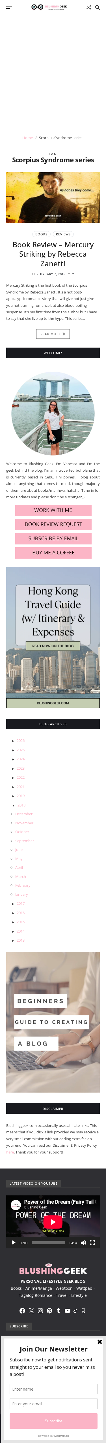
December (24, 813)
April (19, 867)
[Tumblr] (58, 1310)
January (21, 894)
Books (41, 234)
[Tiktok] (75, 1310)
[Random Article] (88, 7)
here (10, 1152)
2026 (21, 740)
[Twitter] (31, 1310)
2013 (21, 940)
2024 (21, 758)
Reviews (63, 234)
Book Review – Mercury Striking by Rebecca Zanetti (53, 254)
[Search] (97, 7)
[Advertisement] (53, 71)
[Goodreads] (83, 1310)
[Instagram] (40, 1310)
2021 (21, 786)
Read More (50, 334)
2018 (21, 805)
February (23, 885)
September (24, 840)
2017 (21, 903)
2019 (21, 795)
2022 (21, 777)
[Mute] (83, 1243)
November (24, 822)
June (19, 849)
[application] (53, 1221)
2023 (21, 768)
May (19, 858)
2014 (21, 931)
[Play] (13, 1243)
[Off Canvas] (9, 8)
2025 (21, 749)
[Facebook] (22, 1310)
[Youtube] (67, 1310)
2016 (21, 912)
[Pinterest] (49, 1310)
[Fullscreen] (92, 1243)
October (22, 831)
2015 (21, 921)
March (20, 876)
